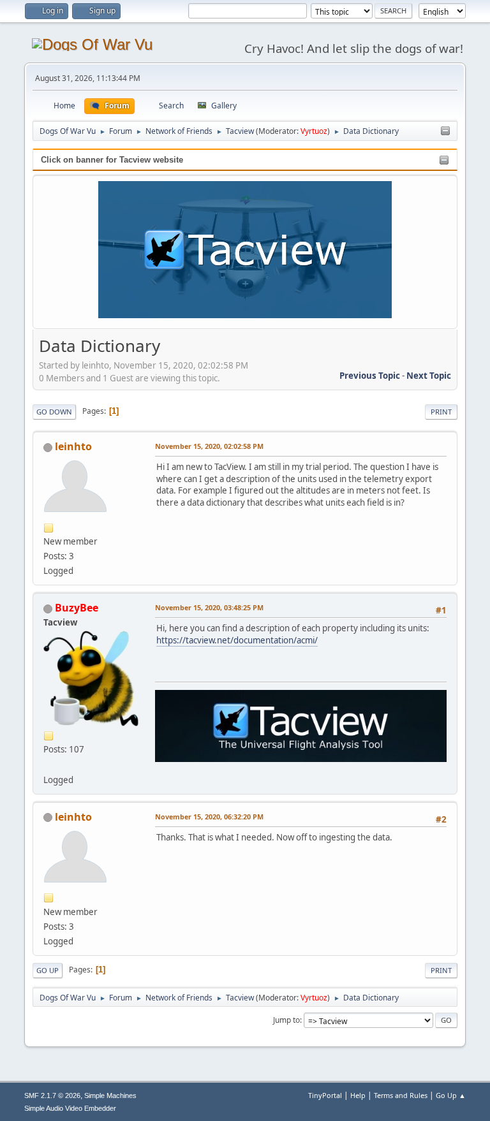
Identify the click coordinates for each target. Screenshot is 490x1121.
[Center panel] (445, 131)
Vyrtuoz (314, 131)
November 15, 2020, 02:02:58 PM (209, 446)
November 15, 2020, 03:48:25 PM (209, 607)
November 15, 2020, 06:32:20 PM (209, 816)
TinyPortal (325, 1095)
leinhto (73, 446)
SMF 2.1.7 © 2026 (52, 1095)
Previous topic (369, 375)
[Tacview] (48, 764)
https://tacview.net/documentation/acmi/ (237, 640)
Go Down (54, 411)
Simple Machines (110, 1095)
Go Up (47, 970)
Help (358, 1095)
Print (441, 411)
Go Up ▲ (451, 1095)
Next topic (428, 375)
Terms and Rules (400, 1095)
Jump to (286, 1020)
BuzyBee (76, 608)
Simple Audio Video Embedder (70, 1108)
